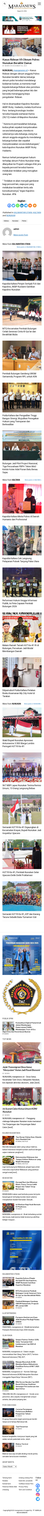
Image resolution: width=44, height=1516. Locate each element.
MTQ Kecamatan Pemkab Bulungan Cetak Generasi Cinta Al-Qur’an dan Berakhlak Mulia (19, 331)
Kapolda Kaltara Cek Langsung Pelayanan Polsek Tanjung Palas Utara (20, 560)
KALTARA (37, 212)
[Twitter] (13, 205)
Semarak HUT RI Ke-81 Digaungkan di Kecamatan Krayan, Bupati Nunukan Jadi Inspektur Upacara (21, 830)
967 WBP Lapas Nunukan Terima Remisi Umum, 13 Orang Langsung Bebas (21, 787)
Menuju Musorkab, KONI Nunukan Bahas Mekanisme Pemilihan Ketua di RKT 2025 (27, 1364)
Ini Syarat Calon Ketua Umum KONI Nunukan (19, 1110)
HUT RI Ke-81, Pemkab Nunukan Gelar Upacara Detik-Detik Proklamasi (20, 874)
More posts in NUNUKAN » (33, 704)
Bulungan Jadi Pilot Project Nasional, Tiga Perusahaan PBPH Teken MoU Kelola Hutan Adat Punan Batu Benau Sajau (20, 468)
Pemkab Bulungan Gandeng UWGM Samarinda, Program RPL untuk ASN (19, 375)
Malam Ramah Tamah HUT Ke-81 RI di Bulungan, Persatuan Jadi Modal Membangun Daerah (20, 648)
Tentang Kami (7, 1478)
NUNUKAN (10, 215)
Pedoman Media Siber (9, 1487)
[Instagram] (38, 1495)
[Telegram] (26, 205)
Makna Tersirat (22, 1444)
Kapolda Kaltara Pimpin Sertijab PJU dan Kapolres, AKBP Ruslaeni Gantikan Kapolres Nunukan (21, 286)
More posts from (20, 235)
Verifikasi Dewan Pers (26, 1484)
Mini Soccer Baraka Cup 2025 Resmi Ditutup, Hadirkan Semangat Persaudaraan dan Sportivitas (27, 1385)
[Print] (30, 205)
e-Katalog (5, 1490)
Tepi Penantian (22, 1427)
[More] (35, 205)
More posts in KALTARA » (33, 480)
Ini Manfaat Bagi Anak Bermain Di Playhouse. (28, 1205)
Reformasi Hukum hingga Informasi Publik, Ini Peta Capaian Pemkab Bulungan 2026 (19, 603)
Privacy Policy (23, 1487)
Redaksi (5, 1481)
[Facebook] (9, 205)
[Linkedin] (22, 205)
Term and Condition (25, 1490)
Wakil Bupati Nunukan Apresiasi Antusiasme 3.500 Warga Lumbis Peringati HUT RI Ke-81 (18, 743)
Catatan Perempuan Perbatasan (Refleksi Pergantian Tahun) (24, 1411)
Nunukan (15, 221)
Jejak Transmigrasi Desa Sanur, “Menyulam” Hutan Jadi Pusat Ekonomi (21, 1068)
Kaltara (6, 221)
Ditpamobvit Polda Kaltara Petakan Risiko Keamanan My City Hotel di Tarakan (18, 693)
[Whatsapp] (17, 205)
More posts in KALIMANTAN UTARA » (29, 247)
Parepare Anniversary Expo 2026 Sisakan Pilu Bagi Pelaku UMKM (27, 1319)
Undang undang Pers (26, 1478)
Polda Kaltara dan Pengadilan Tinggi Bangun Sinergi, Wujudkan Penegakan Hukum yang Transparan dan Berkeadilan (20, 420)
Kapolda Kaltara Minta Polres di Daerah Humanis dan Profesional (20, 518)
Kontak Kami (6, 1484)
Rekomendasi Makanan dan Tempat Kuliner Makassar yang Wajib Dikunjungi (28, 1159)
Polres (24, 221)
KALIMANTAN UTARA (23, 212)
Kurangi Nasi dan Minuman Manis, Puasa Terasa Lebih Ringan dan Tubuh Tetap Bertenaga (26, 1185)
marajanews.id (20, 70)
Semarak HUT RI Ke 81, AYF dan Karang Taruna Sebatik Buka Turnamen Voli (21, 915)
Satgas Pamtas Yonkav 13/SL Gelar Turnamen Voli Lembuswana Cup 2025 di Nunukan (27, 1342)
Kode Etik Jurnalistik (25, 1481)
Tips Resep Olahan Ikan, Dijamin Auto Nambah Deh (28, 1138)
